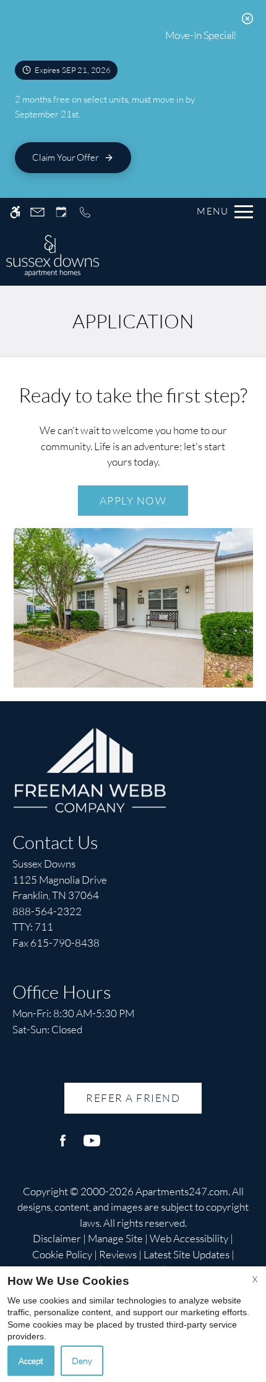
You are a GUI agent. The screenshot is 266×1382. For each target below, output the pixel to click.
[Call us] (85, 212)
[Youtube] (92, 1145)
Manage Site (115, 1238)
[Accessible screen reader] (15, 212)
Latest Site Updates (187, 1254)
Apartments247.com (181, 1191)
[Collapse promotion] (247, 18)
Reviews (118, 1254)
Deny (82, 1360)
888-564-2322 (47, 919)
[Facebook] (63, 1145)
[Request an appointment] (61, 212)
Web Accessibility (189, 1238)
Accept (31, 1360)
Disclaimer (57, 1238)
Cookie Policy (62, 1254)
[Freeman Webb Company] (89, 768)
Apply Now (133, 500)
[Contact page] (37, 212)
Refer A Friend (133, 1097)
